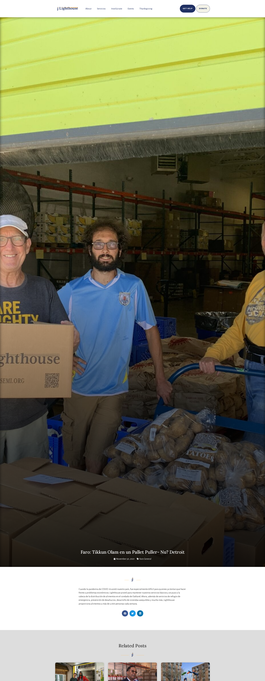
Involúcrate (116, 8)
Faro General (145, 559)
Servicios (101, 8)
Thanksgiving (145, 8)
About (88, 8)
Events (131, 8)
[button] (125, 613)
